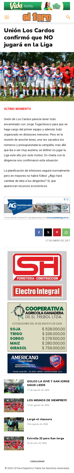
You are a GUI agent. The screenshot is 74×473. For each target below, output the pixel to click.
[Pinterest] (57, 232)
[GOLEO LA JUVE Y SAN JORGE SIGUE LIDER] (14, 386)
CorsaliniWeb (37, 461)
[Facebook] (39, 232)
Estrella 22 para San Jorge (45, 438)
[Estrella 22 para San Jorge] (14, 443)
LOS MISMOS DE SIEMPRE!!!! (47, 400)
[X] (48, 232)
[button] (6, 17)
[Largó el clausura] (14, 424)
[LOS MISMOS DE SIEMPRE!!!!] (14, 405)
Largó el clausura (39, 419)
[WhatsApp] (66, 232)
